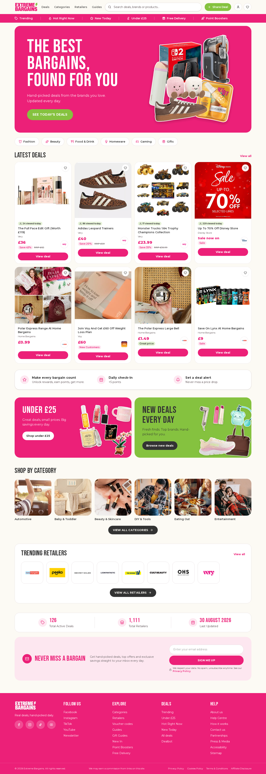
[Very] (64, 244)
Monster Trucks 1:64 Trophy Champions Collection (158, 230)
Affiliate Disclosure (241, 768)
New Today (103, 18)
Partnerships (218, 735)
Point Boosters (217, 18)
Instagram (70, 718)
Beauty (55, 141)
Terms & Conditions (217, 768)
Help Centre (218, 718)
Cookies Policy (195, 768)
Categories (62, 7)
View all (245, 156)
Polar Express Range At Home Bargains (39, 330)
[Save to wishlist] (65, 167)
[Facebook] (19, 724)
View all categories (130, 530)
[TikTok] (40, 724)
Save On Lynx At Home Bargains (221, 328)
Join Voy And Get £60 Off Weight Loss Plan (102, 330)
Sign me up (206, 660)
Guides (97, 7)
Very (20, 236)
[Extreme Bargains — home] (26, 7)
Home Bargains (26, 336)
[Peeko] (57, 573)
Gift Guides (119, 735)
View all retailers (131, 592)
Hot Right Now (63, 18)
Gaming (146, 141)
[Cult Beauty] (158, 573)
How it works (219, 724)
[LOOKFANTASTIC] (108, 573)
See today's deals (50, 114)
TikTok (67, 724)
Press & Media (220, 741)
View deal (43, 256)
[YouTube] (51, 724)
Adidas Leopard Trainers (96, 228)
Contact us (217, 729)
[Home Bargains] (64, 344)
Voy (80, 336)
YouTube (69, 729)
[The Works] (133, 573)
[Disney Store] (244, 241)
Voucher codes (122, 724)
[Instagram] (30, 724)
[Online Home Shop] (183, 573)
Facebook (70, 712)
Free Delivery (176, 18)
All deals (166, 735)
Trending (26, 18)
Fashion (29, 141)
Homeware (117, 141)
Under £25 (138, 18)
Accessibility (218, 747)
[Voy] (124, 344)
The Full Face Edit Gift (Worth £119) (39, 230)
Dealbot (166, 741)
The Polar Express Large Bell (158, 328)
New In (117, 741)
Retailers (81, 7)
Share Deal (220, 7)
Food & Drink (84, 141)
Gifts (170, 141)
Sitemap (216, 753)
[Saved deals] (247, 7)
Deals (45, 7)
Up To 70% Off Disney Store (218, 228)
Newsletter (71, 735)
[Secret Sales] (82, 573)
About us (216, 712)
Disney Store (205, 232)
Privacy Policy (182, 671)
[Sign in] (238, 7)
